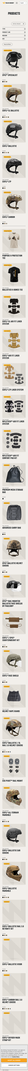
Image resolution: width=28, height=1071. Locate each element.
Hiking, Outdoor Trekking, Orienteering (13, 56)
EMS (5, 54)
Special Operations (8, 48)
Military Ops (7, 58)
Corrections (7, 52)
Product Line (6, 32)
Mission (4, 35)
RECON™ (6, 50)
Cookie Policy (15, 1056)
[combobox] (23, 3)
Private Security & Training (10, 64)
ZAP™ (5, 48)
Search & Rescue (8, 45)
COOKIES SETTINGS (14, 1065)
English (22, 2)
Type (3, 29)
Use (3, 39)
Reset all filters (7, 44)
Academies (6, 41)
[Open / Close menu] (17, 3)
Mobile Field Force (8, 60)
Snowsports (7, 47)
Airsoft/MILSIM (7, 43)
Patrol (5, 62)
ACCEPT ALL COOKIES (14, 1060)
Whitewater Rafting (8, 50)
